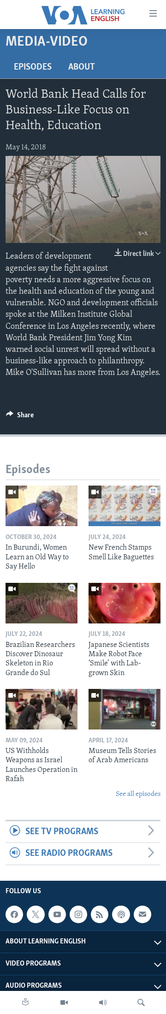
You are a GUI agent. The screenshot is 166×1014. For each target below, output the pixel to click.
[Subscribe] (142, 914)
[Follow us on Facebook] (14, 914)
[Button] (20, 417)
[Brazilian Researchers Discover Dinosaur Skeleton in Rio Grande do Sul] (41, 603)
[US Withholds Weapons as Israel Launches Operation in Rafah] (41, 709)
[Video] (64, 1002)
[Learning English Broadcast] (103, 1002)
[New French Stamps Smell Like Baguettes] (124, 506)
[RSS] (99, 914)
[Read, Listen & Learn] (25, 1002)
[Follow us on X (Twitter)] (35, 914)
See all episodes (138, 794)
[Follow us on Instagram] (78, 914)
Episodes (33, 67)
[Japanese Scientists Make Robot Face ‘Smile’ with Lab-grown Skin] (124, 603)
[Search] (141, 1002)
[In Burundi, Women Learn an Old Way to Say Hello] (41, 506)
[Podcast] (121, 914)
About (81, 67)
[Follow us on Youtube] (57, 914)
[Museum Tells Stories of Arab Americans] (124, 709)
